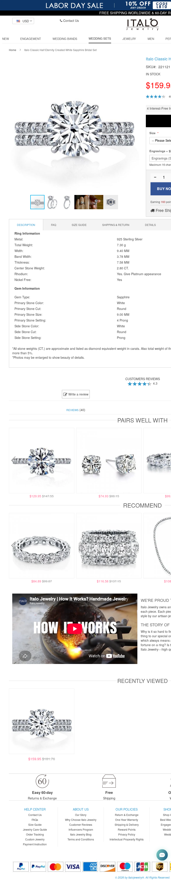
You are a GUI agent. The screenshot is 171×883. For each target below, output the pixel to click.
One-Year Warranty (126, 820)
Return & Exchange (126, 815)
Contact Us (70, 20)
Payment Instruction (35, 844)
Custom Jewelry (35, 839)
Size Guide (35, 824)
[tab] (26, 224)
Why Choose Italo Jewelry (80, 820)
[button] (23, 21)
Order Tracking (35, 834)
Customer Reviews (80, 824)
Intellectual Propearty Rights (127, 839)
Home (12, 50)
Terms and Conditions (80, 839)
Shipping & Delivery (127, 824)
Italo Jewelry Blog (81, 834)
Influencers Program (81, 829)
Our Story (80, 815)
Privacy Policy (126, 834)
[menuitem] (5, 39)
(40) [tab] (75, 410)
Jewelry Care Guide (35, 829)
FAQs (35, 820)
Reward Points (127, 829)
